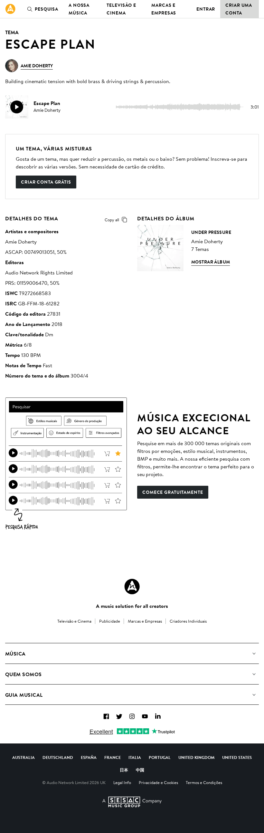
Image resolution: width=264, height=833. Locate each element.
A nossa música (79, 9)
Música (15, 653)
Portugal (160, 757)
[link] (10, 9)
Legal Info (122, 782)
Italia (134, 757)
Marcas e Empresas (163, 9)
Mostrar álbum (210, 262)
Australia (23, 757)
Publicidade (109, 621)
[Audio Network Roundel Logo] (132, 586)
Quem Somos (23, 674)
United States (237, 757)
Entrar (205, 9)
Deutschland (57, 757)
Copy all (112, 220)
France (112, 757)
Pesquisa (46, 9)
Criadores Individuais (188, 621)
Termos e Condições (204, 782)
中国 (140, 770)
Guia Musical (24, 694)
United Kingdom (196, 757)
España (89, 757)
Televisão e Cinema (121, 9)
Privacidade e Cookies (158, 782)
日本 (124, 770)
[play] (16, 107)
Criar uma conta (238, 9)
